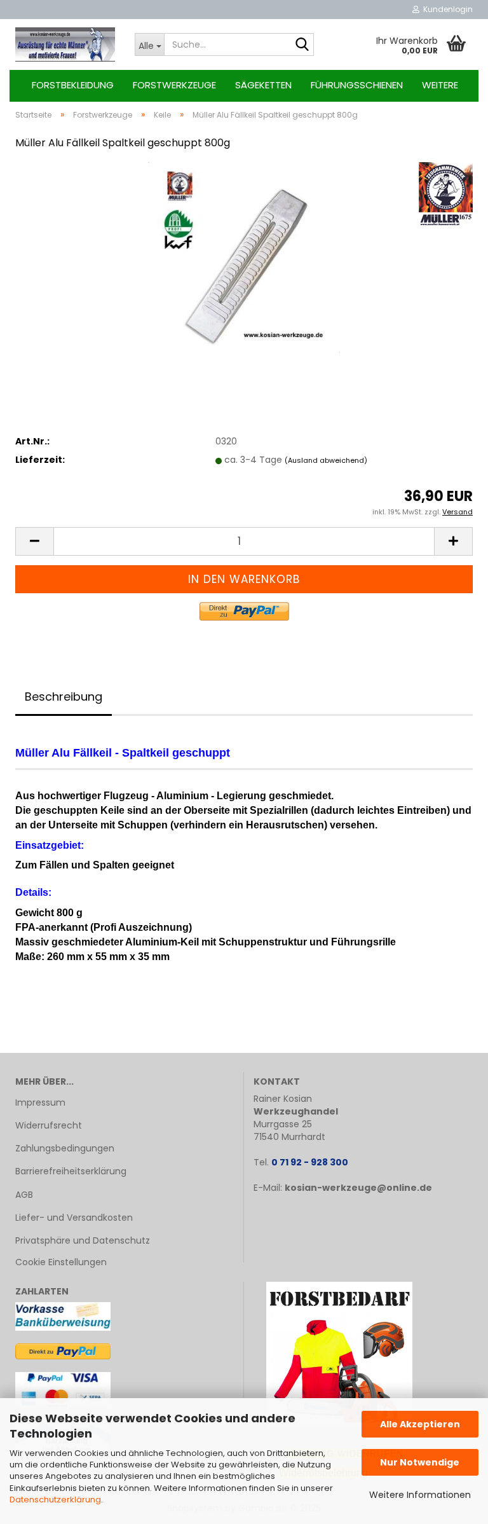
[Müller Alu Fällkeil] (244, 257)
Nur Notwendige (419, 1462)
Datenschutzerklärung (55, 1499)
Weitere (440, 85)
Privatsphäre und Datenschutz (82, 1240)
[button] (34, 541)
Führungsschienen (357, 85)
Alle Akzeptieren (420, 1424)
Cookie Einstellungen (61, 1262)
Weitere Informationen (420, 1494)
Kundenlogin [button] (446, 9)
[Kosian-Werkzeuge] (65, 44)
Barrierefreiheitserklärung (70, 1171)
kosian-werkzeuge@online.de (358, 1187)
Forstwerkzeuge (174, 85)
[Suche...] (302, 45)
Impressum (40, 1102)
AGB (24, 1194)
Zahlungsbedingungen (64, 1148)
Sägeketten (263, 85)
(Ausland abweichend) (326, 460)
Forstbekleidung (73, 85)
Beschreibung (63, 696)
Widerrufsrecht (48, 1125)
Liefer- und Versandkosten (74, 1217)
